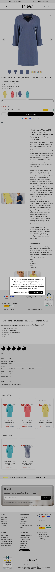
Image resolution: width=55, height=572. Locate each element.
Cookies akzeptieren (36, 292)
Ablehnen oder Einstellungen (20, 292)
